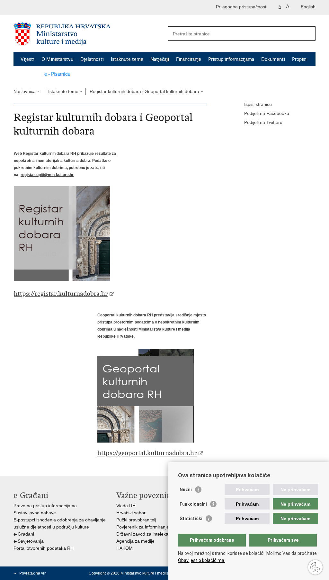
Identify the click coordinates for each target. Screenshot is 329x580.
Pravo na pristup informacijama (45, 505)
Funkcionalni (193, 504)
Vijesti (27, 59)
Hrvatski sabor (131, 512)
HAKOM (124, 548)
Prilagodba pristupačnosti (241, 6)
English (308, 6)
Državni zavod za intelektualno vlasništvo (158, 534)
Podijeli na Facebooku (266, 113)
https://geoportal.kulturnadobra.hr (147, 453)
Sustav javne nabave (34, 512)
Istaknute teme (127, 59)
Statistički (191, 518)
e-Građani (23, 534)
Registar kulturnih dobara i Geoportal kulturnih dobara (144, 91)
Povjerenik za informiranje (142, 526)
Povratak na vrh (33, 573)
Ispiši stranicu (258, 104)
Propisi (299, 59)
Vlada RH (126, 505)
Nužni (186, 489)
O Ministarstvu (57, 59)
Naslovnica (24, 91)
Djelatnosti (92, 59)
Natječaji (159, 59)
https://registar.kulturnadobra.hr (61, 294)
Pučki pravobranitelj (136, 519)
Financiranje (188, 59)
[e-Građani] (40, 7)
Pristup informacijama (231, 59)
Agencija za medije (135, 541)
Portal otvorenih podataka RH (43, 548)
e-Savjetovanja (28, 541)
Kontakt (29, 74)
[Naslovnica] (88, 33)
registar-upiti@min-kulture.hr (47, 175)
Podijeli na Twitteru (263, 122)
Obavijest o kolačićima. (201, 560)
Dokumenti (273, 59)
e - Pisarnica (57, 74)
